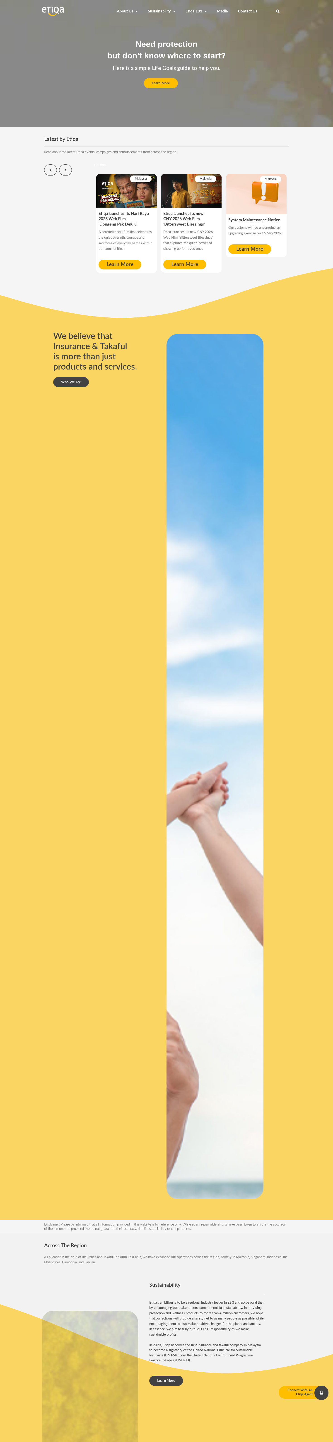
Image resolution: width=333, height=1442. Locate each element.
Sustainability (159, 11)
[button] (277, 11)
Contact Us (247, 11)
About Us (125, 11)
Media (222, 11)
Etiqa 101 (194, 11)
